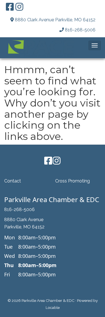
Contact (12, 181)
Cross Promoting (72, 181)
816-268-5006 (80, 30)
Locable (53, 307)
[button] (94, 45)
